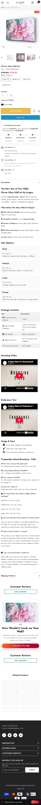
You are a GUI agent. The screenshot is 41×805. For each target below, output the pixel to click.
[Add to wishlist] (34, 111)
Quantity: (4, 91)
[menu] (2, 2)
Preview (35, 802)
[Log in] (32, 2)
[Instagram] (10, 735)
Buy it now (20, 117)
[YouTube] (21, 735)
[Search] (8, 2)
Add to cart (15, 111)
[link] (10, 707)
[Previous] (34, 47)
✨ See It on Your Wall (20, 646)
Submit (32, 770)
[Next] (38, 47)
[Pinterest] (15, 735)
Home (3, 8)
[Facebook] (4, 735)
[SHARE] (38, 111)
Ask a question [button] (20, 591)
